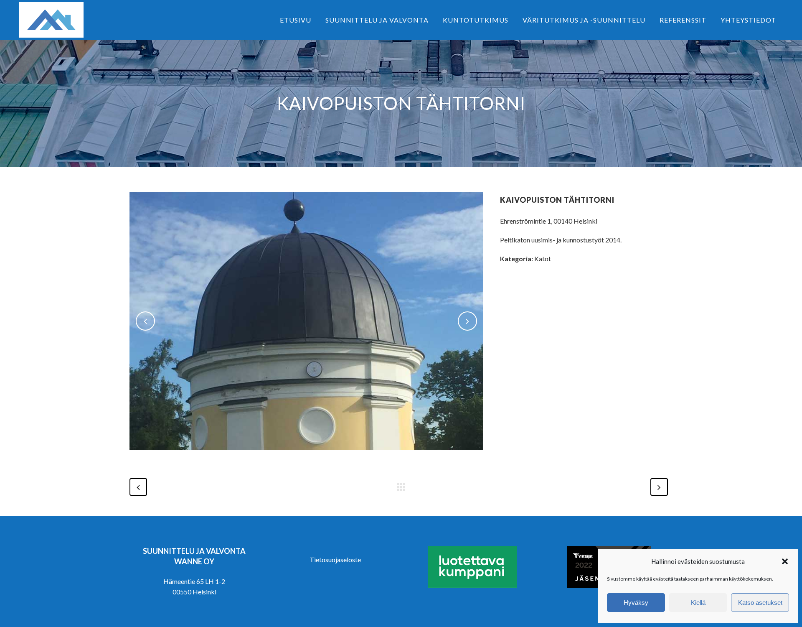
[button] (785, 561)
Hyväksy (636, 602)
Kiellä (698, 602)
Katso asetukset (760, 602)
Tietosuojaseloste (335, 559)
